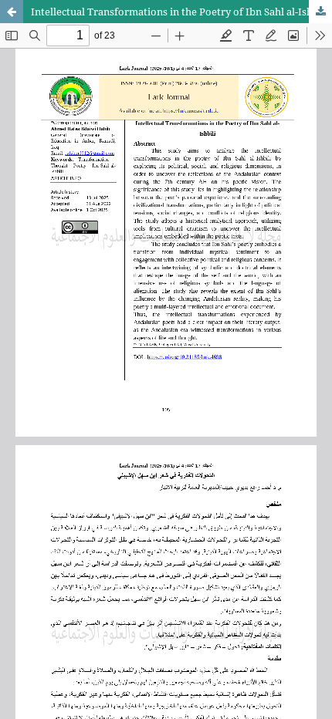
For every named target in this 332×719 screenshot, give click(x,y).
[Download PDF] (320, 11)
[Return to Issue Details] (11, 11)
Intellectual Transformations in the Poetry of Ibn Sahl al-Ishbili (179, 12)
